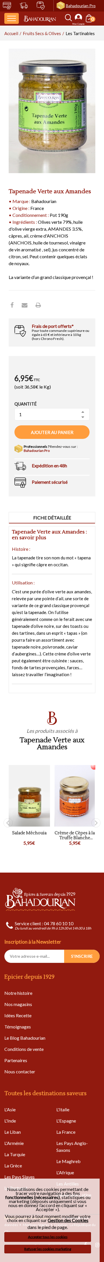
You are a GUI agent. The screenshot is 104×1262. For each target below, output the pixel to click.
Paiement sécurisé (50, 482)
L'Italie (62, 1109)
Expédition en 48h (49, 465)
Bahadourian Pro (81, 5)
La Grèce (13, 1165)
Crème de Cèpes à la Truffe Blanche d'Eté (75, 835)
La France (65, 1132)
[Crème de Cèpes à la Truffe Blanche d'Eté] (75, 796)
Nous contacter (19, 1071)
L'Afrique (65, 1172)
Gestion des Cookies (68, 1220)
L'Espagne (66, 1120)
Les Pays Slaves (19, 1176)
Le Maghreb (68, 1161)
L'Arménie (14, 1143)
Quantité (25, 403)
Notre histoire (18, 993)
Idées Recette (17, 1015)
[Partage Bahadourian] (24, 304)
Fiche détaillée (52, 517)
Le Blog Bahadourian (24, 1038)
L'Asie (10, 1109)
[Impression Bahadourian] (38, 304)
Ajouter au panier (52, 432)
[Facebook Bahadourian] (12, 304)
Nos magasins (18, 1004)
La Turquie (14, 1154)
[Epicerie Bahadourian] (39, 18)
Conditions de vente (24, 1049)
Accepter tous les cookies (48, 1237)
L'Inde (10, 1120)
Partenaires (15, 1060)
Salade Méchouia (29, 833)
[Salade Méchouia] (29, 796)
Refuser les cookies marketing (47, 1249)
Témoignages (17, 1026)
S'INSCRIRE (82, 956)
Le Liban (12, 1132)
